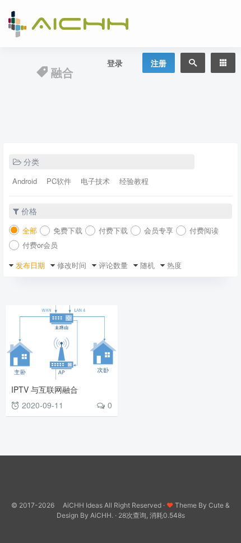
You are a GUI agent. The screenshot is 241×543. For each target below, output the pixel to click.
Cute (216, 505)
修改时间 (71, 265)
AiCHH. (101, 515)
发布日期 (30, 265)
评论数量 (113, 265)
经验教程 (134, 181)
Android (24, 181)
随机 (147, 265)
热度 (174, 265)
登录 (115, 62)
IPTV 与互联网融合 (44, 389)
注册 (158, 62)
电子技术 (95, 181)
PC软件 (59, 181)
